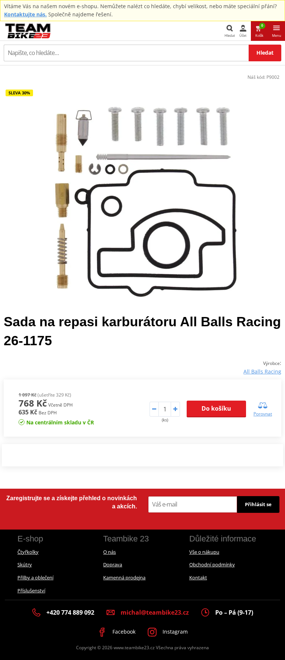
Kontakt (198, 577)
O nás (109, 552)
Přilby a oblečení (35, 577)
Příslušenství (31, 590)
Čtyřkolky (28, 552)
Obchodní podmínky (212, 564)
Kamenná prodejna (124, 577)
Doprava (112, 564)
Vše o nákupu (204, 552)
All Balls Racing (262, 371)
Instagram (174, 631)
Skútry (24, 564)
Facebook (123, 631)
